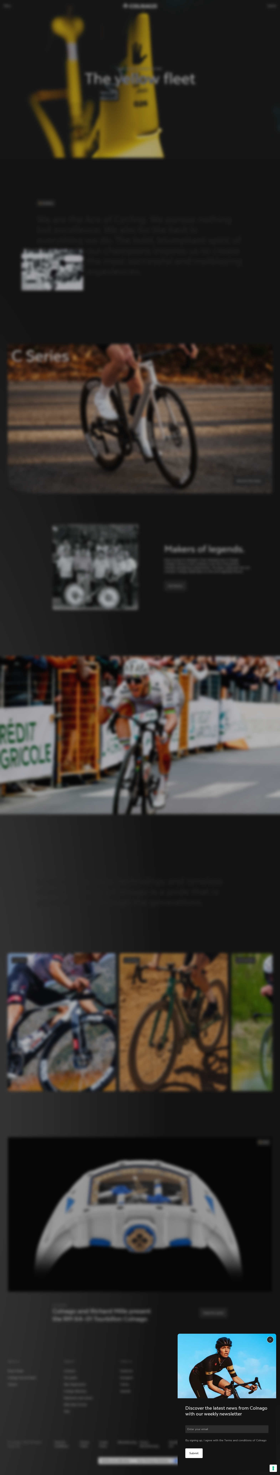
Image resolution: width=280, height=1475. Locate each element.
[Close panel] (270, 1340)
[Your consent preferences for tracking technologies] (273, 1468)
